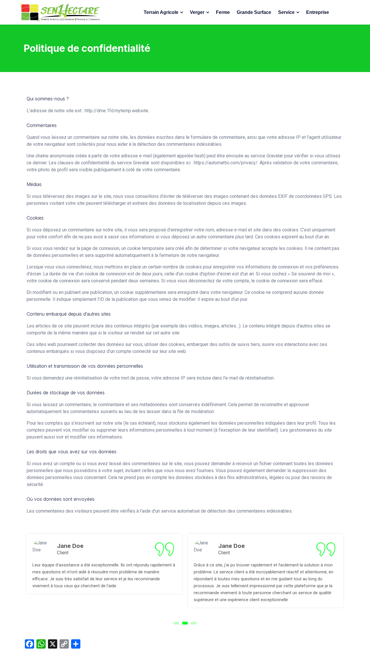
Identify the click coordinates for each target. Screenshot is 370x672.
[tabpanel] (104, 564)
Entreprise (317, 12)
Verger (197, 12)
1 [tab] (176, 623)
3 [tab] (194, 623)
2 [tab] (185, 623)
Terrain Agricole (161, 12)
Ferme (223, 12)
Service (286, 12)
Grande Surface (254, 12)
